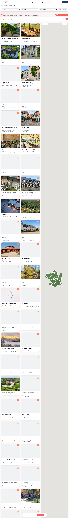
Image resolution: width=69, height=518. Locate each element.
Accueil (2, 5)
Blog (32, 2)
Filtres (62, 18)
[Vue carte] (67, 19)
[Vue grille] (65, 19)
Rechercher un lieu (24, 2)
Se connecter (64, 2)
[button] (62, 287)
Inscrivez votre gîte (56, 2)
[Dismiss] (45, 515)
